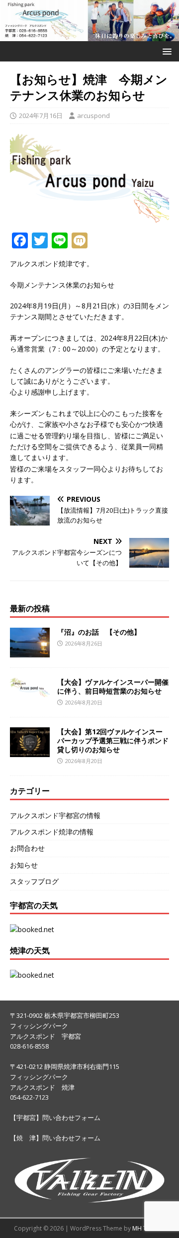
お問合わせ (27, 848)
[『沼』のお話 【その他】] (30, 651)
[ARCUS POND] (89, 35)
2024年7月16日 (41, 115)
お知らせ (24, 865)
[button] (165, 51)
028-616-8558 (29, 1046)
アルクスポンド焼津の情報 (51, 831)
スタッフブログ (34, 881)
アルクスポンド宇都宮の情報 (55, 815)
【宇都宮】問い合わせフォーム (55, 1117)
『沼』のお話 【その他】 (99, 632)
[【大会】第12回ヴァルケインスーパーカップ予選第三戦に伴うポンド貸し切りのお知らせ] (30, 751)
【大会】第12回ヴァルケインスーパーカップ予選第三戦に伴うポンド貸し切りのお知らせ (113, 740)
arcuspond (93, 115)
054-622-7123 (29, 1097)
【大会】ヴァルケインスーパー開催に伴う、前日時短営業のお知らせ (113, 686)
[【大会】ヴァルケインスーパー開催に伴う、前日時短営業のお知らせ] (30, 691)
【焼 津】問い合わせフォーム (55, 1137)
